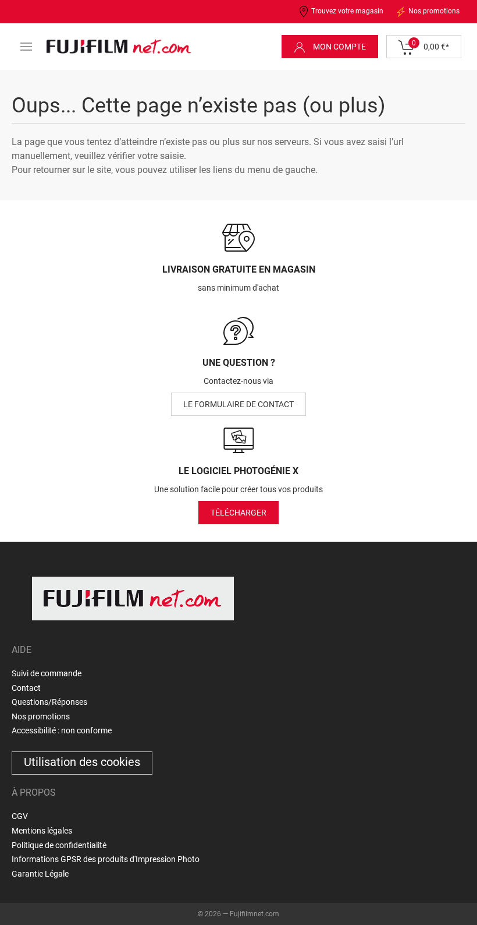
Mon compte (338, 46)
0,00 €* (430, 45)
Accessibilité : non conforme (62, 730)
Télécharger (238, 512)
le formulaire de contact (238, 404)
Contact (26, 688)
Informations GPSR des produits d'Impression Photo (106, 859)
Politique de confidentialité (59, 845)
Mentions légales (42, 830)
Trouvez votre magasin (346, 11)
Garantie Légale (40, 873)
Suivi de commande (46, 673)
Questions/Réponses (49, 702)
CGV (20, 816)
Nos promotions (433, 11)
